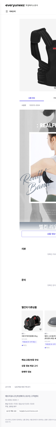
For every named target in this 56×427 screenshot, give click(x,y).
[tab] (32, 98)
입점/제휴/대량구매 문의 (22, 387)
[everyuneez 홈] (21, 6)
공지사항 (8, 387)
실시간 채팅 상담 (11, 411)
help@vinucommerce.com (28, 411)
